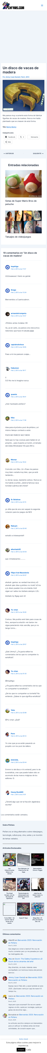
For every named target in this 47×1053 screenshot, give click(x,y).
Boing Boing (11, 127)
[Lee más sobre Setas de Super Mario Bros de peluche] (23, 184)
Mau (10, 959)
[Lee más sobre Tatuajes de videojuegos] (23, 222)
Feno (13, 734)
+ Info (28, 1049)
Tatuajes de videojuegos (18, 236)
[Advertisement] (23, 35)
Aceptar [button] (21, 1050)
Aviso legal (23, 1039)
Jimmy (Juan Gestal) (16, 977)
